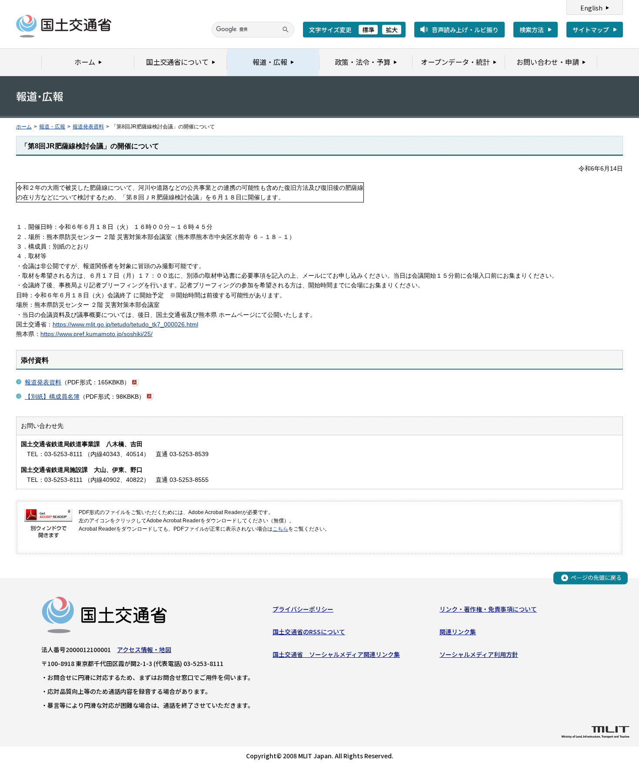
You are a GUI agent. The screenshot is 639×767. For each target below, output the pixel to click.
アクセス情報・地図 (144, 649)
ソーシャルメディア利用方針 (478, 654)
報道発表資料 (88, 127)
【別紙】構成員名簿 (52, 396)
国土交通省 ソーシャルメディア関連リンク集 (336, 654)
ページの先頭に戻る (596, 577)
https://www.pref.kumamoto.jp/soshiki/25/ (96, 333)
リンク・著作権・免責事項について (488, 609)
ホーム (24, 127)
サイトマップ (590, 29)
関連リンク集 (457, 631)
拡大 (392, 29)
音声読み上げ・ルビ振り (465, 29)
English (591, 7)
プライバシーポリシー (303, 609)
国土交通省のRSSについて (309, 631)
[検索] (285, 29)
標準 (368, 29)
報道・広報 (52, 127)
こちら (280, 529)
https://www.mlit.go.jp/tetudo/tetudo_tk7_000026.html (125, 324)
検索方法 (531, 29)
